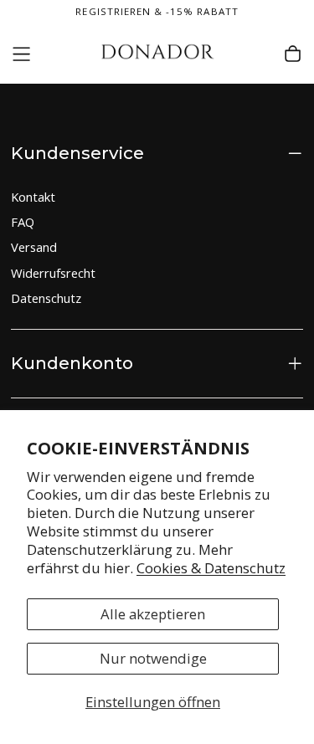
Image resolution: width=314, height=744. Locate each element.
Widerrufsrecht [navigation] (53, 272)
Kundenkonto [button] (72, 362)
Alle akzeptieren (152, 613)
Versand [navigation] (34, 247)
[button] (21, 54)
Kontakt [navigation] (33, 196)
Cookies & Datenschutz (211, 567)
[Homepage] (157, 53)
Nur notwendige (153, 658)
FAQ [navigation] (22, 221)
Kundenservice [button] (77, 152)
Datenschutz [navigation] (46, 298)
